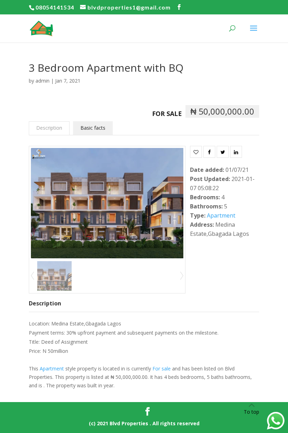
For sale (167, 113)
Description (49, 127)
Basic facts (92, 127)
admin (42, 80)
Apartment (221, 215)
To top (251, 411)
